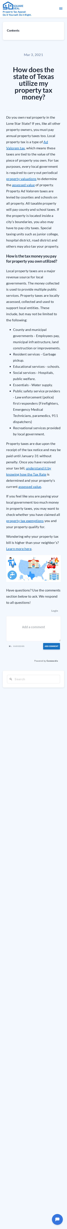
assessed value (23, 185)
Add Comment (51, 646)
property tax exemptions (25, 521)
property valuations (21, 179)
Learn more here (18, 549)
